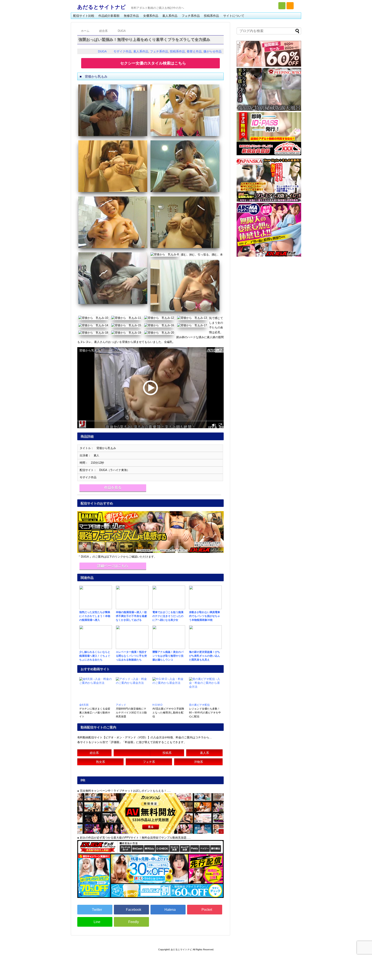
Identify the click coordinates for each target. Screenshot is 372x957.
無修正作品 (131, 15)
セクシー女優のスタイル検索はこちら (153, 63)
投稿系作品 (211, 15)
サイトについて (233, 15)
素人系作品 (169, 15)
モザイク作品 (122, 51)
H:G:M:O (157, 704)
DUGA (102, 51)
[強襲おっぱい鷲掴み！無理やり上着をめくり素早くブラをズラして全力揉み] (168, 909)
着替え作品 (194, 51)
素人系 (204, 753)
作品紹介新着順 (108, 15)
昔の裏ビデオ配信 (199, 704)
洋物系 (198, 762)
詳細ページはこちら (112, 566)
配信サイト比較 (83, 15)
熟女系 (100, 762)
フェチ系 (149, 762)
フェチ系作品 (191, 15)
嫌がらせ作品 (212, 51)
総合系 (94, 753)
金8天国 (83, 704)
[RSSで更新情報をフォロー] (290, 5)
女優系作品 (150, 15)
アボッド (121, 704)
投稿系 (167, 753)
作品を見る (112, 487)
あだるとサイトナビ (101, 7)
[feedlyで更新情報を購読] (281, 5)
